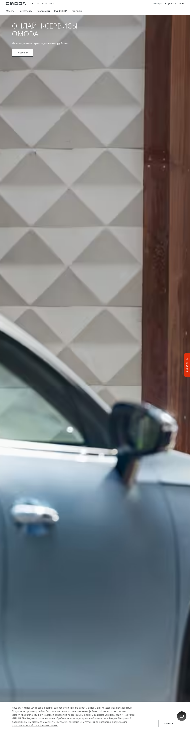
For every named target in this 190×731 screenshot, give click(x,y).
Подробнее (176, 364)
